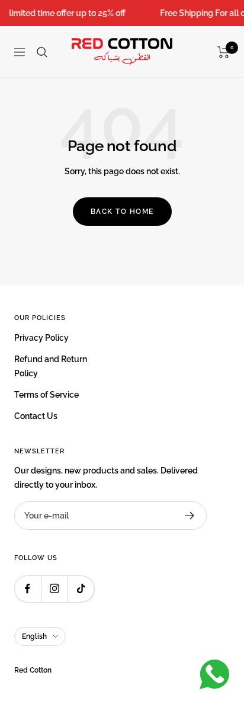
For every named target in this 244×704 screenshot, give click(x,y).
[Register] (190, 515)
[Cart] (223, 52)
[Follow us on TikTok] (81, 588)
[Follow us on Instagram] (54, 588)
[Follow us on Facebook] (27, 588)
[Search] (42, 52)
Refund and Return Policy (50, 366)
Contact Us (35, 416)
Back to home (122, 211)
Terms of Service (46, 394)
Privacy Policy (41, 338)
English (34, 636)
